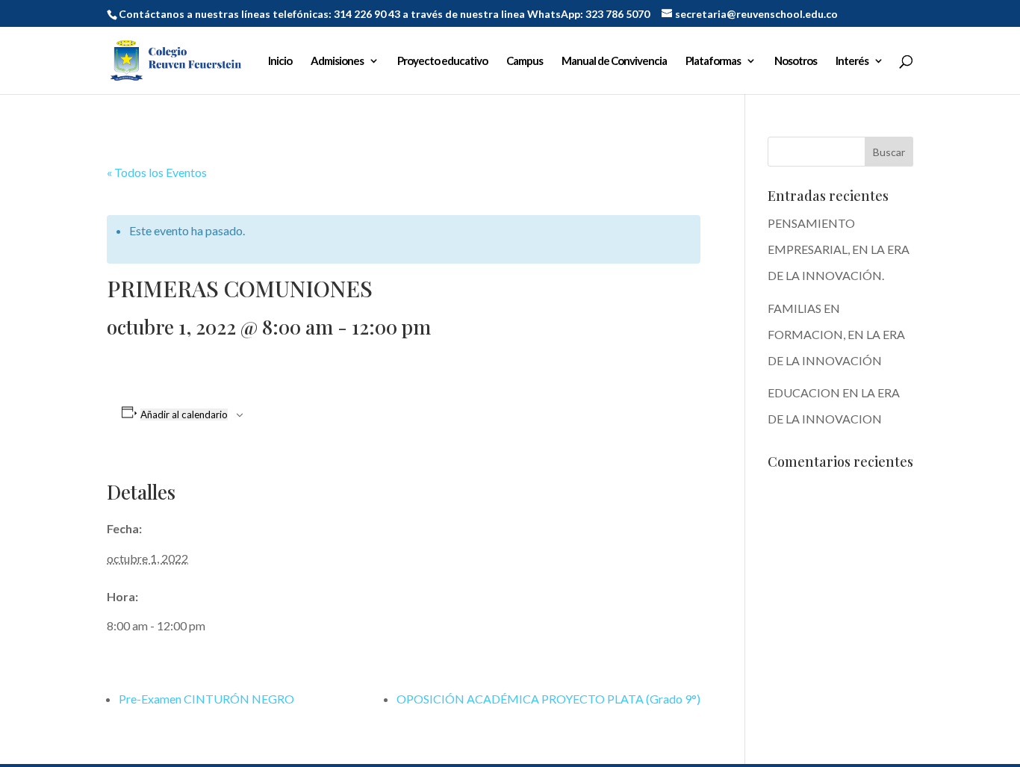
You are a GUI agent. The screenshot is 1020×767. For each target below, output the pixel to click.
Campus (524, 61)
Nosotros (795, 61)
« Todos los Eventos (157, 172)
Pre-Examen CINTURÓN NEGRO (206, 699)
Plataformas (713, 61)
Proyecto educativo (442, 61)
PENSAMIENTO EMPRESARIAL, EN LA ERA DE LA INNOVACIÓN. (838, 249)
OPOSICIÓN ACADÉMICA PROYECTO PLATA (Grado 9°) (548, 699)
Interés (852, 61)
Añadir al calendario (184, 414)
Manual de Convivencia (614, 61)
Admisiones (337, 61)
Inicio (280, 61)
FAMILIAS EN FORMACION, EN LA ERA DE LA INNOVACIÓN (836, 334)
